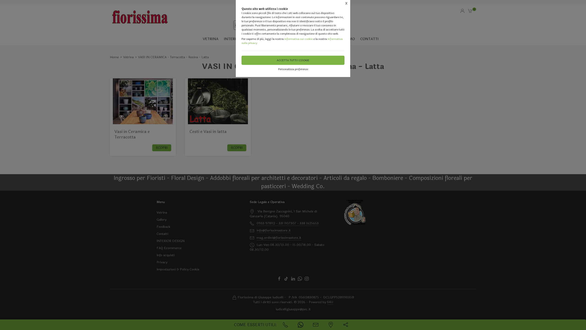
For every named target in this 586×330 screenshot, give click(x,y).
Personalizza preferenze (293, 69)
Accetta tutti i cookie (293, 60)
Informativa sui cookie (298, 39)
